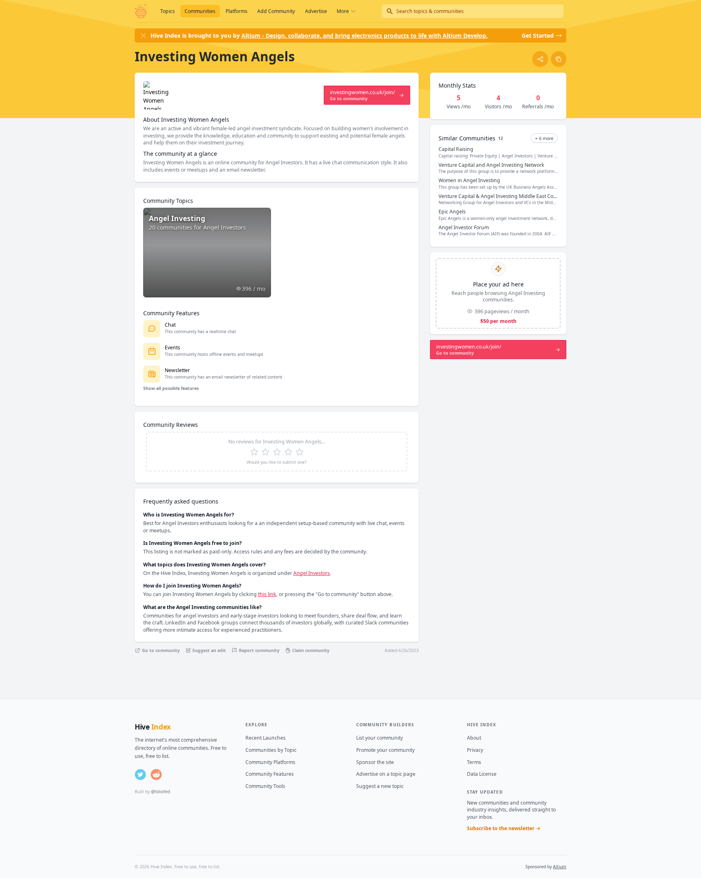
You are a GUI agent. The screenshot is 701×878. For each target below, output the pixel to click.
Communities (200, 11)
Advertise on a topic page (385, 773)
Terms (474, 762)
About (474, 737)
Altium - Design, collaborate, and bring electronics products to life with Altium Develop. (364, 35)
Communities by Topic (271, 750)
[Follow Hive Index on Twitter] (140, 774)
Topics (167, 11)
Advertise (316, 11)
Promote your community (385, 750)
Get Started (538, 35)
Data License (482, 773)
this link (267, 594)
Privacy (475, 750)
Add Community (276, 11)
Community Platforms (270, 762)
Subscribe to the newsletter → (504, 828)
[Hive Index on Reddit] (156, 774)
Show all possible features (171, 388)
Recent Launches (265, 737)
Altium (559, 866)
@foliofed (160, 791)
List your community (379, 737)
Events (172, 347)
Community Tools (265, 786)
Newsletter (177, 370)
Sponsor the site (375, 762)
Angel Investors (311, 573)
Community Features (269, 773)
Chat (170, 324)
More (343, 11)
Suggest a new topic (380, 786)
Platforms (236, 11)
